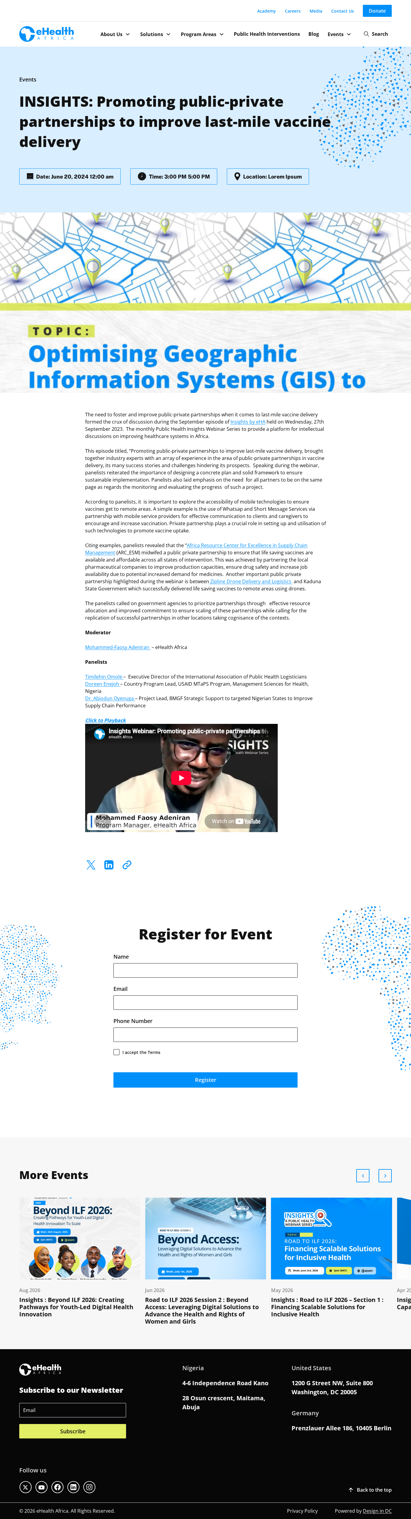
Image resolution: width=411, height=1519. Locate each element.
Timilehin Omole (104, 676)
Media (316, 11)
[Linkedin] (73, 1487)
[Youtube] (41, 1487)
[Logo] (46, 34)
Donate (377, 11)
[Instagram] (89, 1487)
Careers (293, 11)
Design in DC (377, 1511)
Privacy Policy (302, 1511)
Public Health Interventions (267, 34)
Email (120, 988)
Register (205, 1079)
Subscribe (72, 1431)
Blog (313, 34)
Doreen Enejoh (102, 684)
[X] (91, 865)
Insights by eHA (247, 421)
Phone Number (133, 1020)
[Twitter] (25, 1487)
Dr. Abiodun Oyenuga (110, 698)
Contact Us (342, 11)
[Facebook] (57, 1487)
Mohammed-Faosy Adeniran (117, 647)
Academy (266, 11)
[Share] (127, 865)
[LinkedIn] (109, 865)
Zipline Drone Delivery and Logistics (250, 581)
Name (121, 956)
